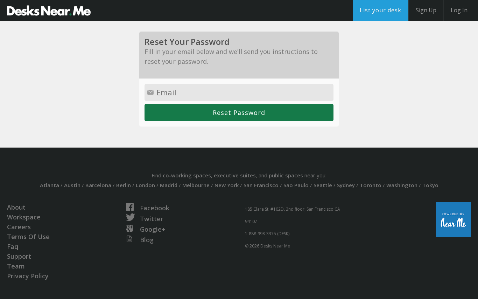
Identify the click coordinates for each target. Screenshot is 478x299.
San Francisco (261, 185)
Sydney (346, 185)
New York (227, 185)
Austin (72, 185)
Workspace (24, 217)
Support (19, 256)
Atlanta (49, 185)
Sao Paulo (296, 185)
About (16, 207)
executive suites (235, 175)
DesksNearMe (49, 10)
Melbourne (196, 185)
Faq (12, 246)
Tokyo (430, 185)
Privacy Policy (28, 276)
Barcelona (98, 185)
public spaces (286, 175)
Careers (19, 227)
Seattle (323, 185)
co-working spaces (187, 175)
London (145, 185)
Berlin (123, 185)
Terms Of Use (28, 236)
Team (16, 266)
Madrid (168, 185)
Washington (401, 185)
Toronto (370, 185)
